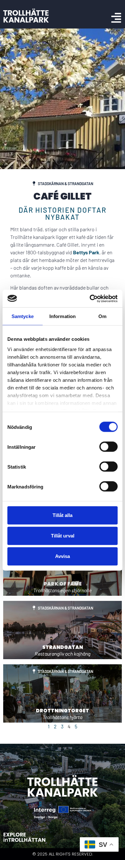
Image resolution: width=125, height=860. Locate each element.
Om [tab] (102, 316)
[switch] (108, 447)
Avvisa (62, 556)
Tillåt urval (62, 535)
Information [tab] (62, 316)
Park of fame (63, 583)
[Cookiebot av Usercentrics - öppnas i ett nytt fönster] (90, 298)
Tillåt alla (62, 515)
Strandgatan (62, 647)
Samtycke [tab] (23, 316)
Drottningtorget (62, 710)
